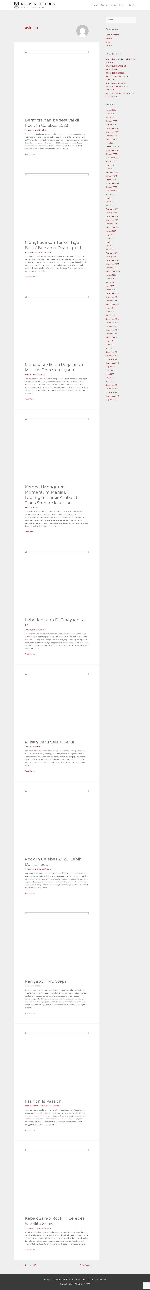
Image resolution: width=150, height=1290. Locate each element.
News (41, 252)
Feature (28, 374)
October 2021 (111, 224)
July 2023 (110, 165)
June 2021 (110, 238)
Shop (121, 5)
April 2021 (110, 246)
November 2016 (112, 356)
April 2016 (109, 381)
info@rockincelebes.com (96, 1279)
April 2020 (110, 286)
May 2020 (110, 282)
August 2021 (111, 231)
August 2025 (111, 125)
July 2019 (109, 308)
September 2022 (113, 191)
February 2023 (112, 172)
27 (35, 1265)
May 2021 (109, 242)
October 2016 (111, 359)
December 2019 (112, 293)
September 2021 (112, 227)
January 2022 (111, 213)
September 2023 (113, 158)
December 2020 (112, 260)
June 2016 (110, 374)
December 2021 (112, 216)
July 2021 (109, 235)
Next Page (85, 1265)
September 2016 (112, 363)
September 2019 (112, 304)
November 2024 (112, 132)
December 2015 (112, 385)
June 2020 (110, 279)
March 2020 (111, 290)
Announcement (31, 130)
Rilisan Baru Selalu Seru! (49, 741)
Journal (104, 5)
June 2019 (110, 312)
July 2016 (109, 370)
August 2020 (111, 275)
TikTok (68, 1279)
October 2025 (111, 121)
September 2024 (113, 139)
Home (95, 5)
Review (109, 46)
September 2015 (112, 396)
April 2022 (110, 202)
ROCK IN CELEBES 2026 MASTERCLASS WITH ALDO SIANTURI (117, 86)
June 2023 (110, 169)
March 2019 (110, 315)
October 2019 (111, 301)
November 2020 (112, 264)
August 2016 (111, 367)
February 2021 (111, 253)
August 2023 (111, 161)
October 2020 (111, 268)
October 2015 (111, 392)
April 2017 (110, 348)
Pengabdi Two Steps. (46, 981)
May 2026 (109, 117)
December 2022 (112, 180)
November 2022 (112, 183)
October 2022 (111, 187)
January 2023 (111, 176)
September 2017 (112, 337)
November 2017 (112, 330)
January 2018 (111, 326)
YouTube (76, 1279)
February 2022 (112, 209)
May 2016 (109, 378)
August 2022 (111, 194)
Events (113, 5)
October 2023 (111, 154)
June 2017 (110, 345)
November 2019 (112, 297)
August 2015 (111, 400)
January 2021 (111, 257)
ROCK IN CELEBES (38, 4)
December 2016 (112, 352)
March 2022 (110, 205)
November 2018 (112, 323)
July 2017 (109, 341)
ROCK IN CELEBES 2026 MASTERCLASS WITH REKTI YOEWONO (117, 76)
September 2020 (113, 271)
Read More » (30, 154)
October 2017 (111, 334)
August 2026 (111, 110)
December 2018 (112, 319)
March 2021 (110, 249)
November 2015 (112, 389)
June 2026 (110, 114)
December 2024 (112, 128)
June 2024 (110, 143)
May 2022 (110, 198)
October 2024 (111, 136)
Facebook (60, 1279)
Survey (132, 5)
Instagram (48, 1279)
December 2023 (112, 147)
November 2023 (112, 150)
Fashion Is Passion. (44, 1101)
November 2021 (112, 220)
